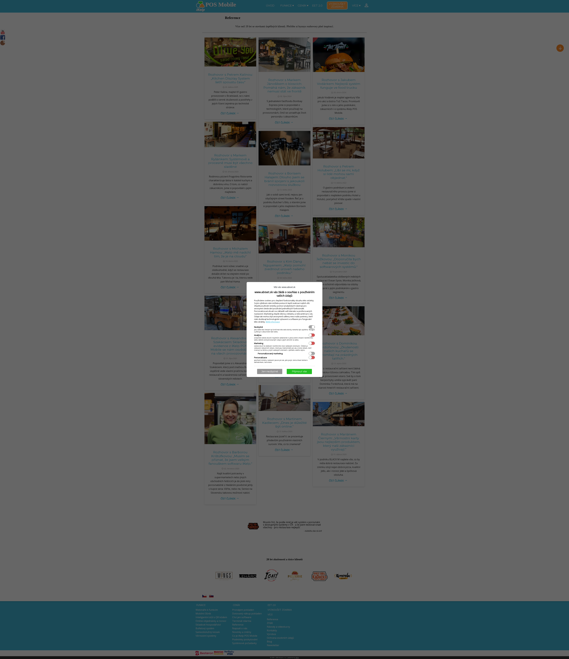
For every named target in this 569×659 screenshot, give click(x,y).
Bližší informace (273, 321)
